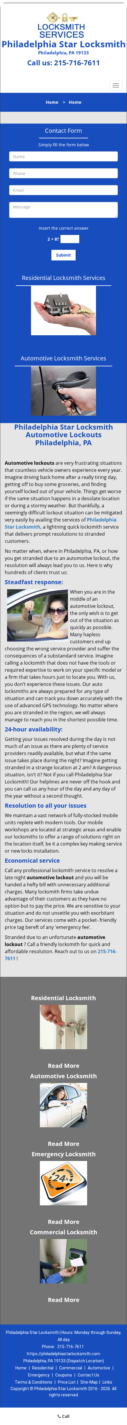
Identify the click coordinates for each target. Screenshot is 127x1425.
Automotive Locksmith (63, 1076)
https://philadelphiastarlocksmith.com (63, 1353)
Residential (42, 1368)
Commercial (70, 1368)
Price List (67, 1382)
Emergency (39, 1375)
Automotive (99, 1368)
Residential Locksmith (63, 998)
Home (52, 102)
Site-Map (89, 1382)
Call (65, 1416)
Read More (63, 1066)
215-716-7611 (77, 62)
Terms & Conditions (33, 1382)
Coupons (63, 1375)
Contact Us (88, 1375)
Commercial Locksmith (63, 1232)
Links (107, 1382)
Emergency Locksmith (64, 1154)
